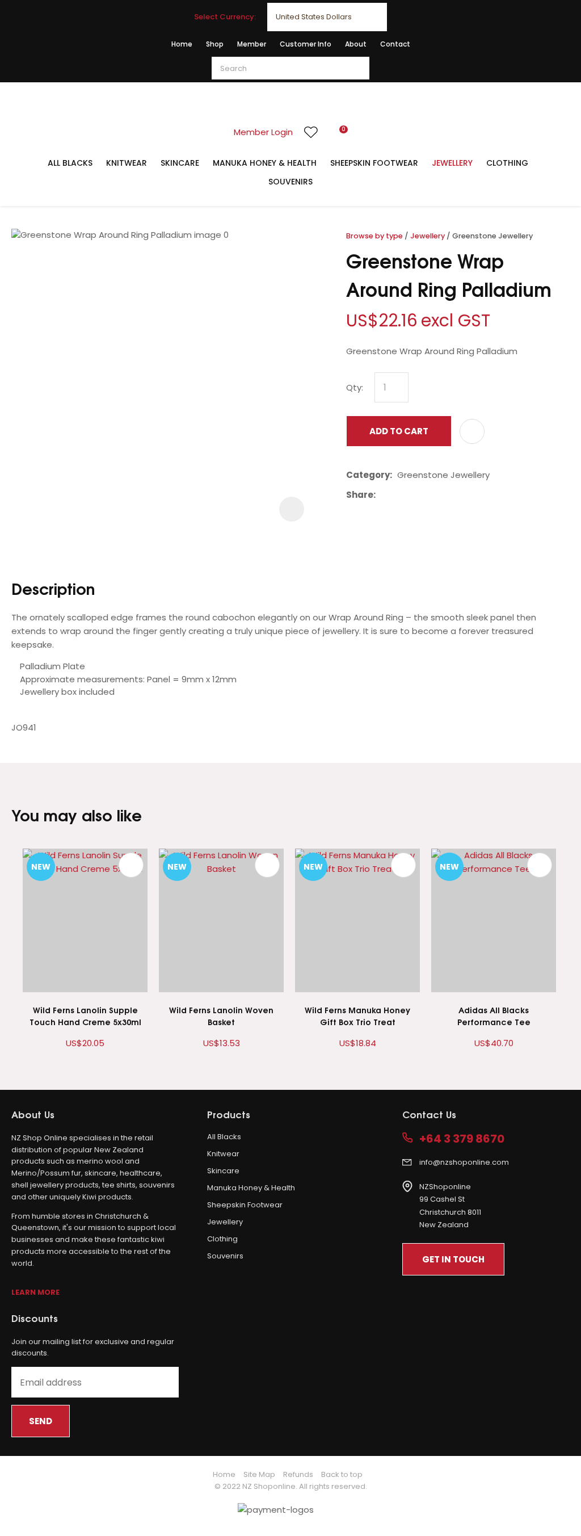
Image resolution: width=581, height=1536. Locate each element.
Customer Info (305, 44)
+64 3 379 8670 (461, 1138)
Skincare (180, 163)
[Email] (415, 495)
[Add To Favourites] (472, 431)
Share (359, 495)
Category (368, 475)
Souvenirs (290, 181)
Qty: (354, 387)
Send (40, 1421)
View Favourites (311, 132)
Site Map (259, 1474)
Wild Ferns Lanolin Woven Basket (221, 1015)
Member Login (263, 132)
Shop (215, 44)
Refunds (298, 1474)
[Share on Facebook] (383, 495)
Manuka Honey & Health (265, 163)
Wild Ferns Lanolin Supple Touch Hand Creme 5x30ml (85, 1015)
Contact (395, 44)
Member (251, 44)
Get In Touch (453, 1259)
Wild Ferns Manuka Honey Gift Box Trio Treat (357, 1015)
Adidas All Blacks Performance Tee (494, 1015)
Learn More (35, 1292)
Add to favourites (131, 865)
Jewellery (452, 163)
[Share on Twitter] (398, 495)
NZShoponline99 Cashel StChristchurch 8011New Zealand (450, 1206)
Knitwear (126, 163)
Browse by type (374, 236)
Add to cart (398, 431)
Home (181, 44)
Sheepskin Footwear (374, 163)
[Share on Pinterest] (433, 495)
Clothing (507, 163)
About (356, 44)
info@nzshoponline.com (464, 1162)
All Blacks (70, 163)
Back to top (342, 1474)
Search (355, 68)
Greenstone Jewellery (492, 236)
